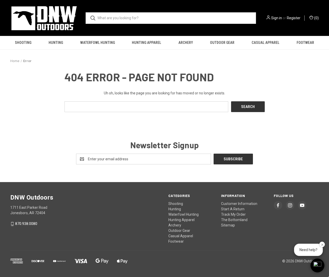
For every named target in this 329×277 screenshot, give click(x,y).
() (316, 18)
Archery (185, 43)
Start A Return (232, 209)
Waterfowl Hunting (97, 43)
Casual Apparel (265, 43)
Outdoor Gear (222, 43)
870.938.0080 (26, 224)
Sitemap (228, 225)
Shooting (23, 43)
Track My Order (233, 214)
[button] (317, 265)
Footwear (305, 43)
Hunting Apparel (146, 43)
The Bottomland (234, 220)
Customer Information (239, 204)
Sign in (276, 18)
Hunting (56, 43)
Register (293, 18)
